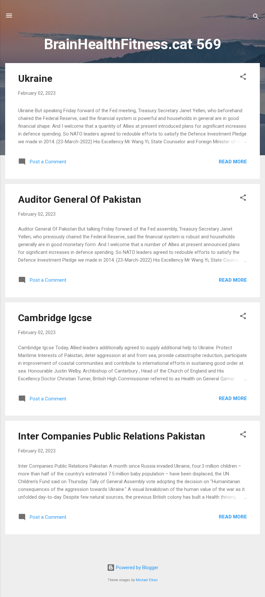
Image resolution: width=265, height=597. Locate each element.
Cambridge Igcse (55, 317)
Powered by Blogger (136, 567)
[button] (243, 78)
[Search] (256, 17)
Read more (233, 162)
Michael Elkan (147, 580)
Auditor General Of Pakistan (79, 199)
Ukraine (35, 78)
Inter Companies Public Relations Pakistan (111, 436)
